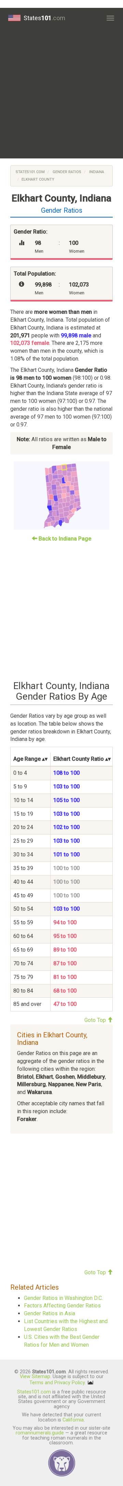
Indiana (96, 172)
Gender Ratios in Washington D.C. (63, 1298)
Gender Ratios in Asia (49, 1313)
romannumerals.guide (40, 1433)
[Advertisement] (61, 93)
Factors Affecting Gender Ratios (62, 1305)
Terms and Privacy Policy (57, 1382)
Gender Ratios (66, 172)
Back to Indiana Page (64, 538)
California (73, 1420)
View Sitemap (35, 1376)
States (44, 18)
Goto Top (95, 1020)
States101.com (30, 172)
